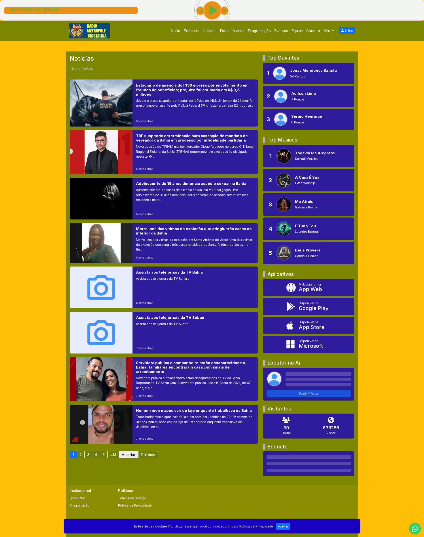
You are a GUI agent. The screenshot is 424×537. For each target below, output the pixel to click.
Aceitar (283, 526)
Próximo (148, 454)
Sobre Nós (77, 498)
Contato (313, 30)
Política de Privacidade (135, 505)
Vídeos (238, 30)
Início (175, 30)
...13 (113, 454)
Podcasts (191, 30)
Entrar (348, 30)
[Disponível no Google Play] (308, 306)
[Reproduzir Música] (284, 156)
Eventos (281, 30)
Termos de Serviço (132, 498)
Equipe (297, 30)
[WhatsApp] (415, 528)
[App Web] (308, 287)
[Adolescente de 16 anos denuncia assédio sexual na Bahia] (164, 198)
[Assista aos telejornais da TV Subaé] (164, 333)
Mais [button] (327, 30)
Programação (259, 30)
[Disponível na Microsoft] (308, 344)
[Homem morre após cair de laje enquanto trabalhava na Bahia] (164, 424)
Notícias (209, 30)
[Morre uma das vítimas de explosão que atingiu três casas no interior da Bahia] (164, 243)
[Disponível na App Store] (308, 325)
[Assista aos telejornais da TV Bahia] (164, 287)
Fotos (224, 30)
